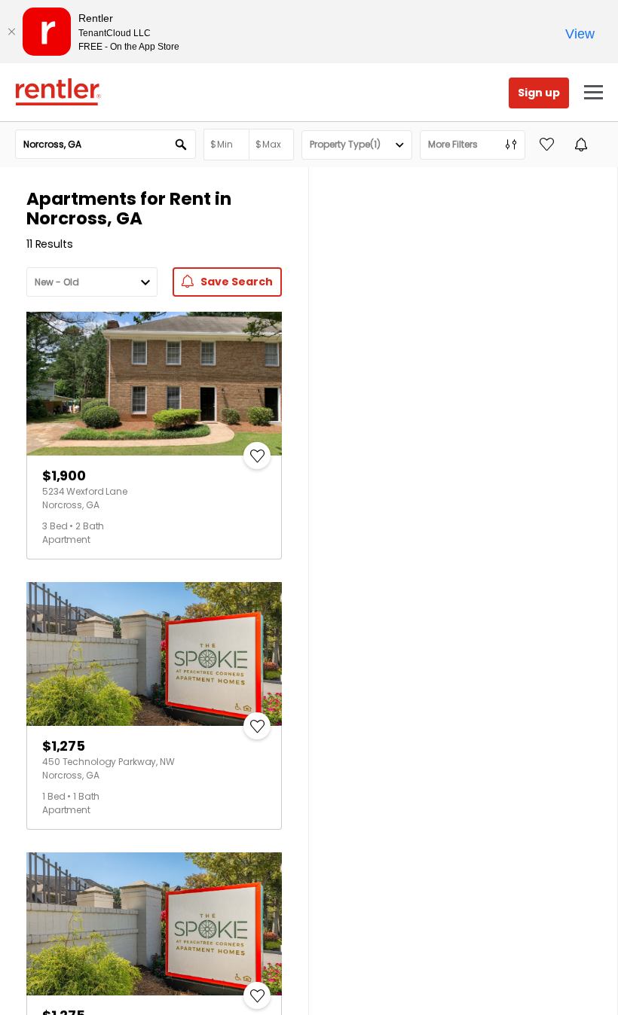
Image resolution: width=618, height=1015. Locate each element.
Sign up (539, 92)
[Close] (11, 31)
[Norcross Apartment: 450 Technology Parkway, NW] (154, 654)
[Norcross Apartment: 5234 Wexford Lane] (154, 384)
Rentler (58, 91)
